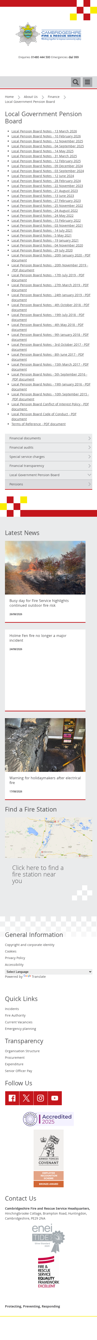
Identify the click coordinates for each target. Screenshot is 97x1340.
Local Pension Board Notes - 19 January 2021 (45, 241)
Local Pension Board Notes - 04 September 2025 (48, 146)
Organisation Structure (22, 1051)
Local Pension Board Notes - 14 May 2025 (43, 151)
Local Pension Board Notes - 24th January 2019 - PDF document (51, 298)
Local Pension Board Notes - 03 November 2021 (47, 226)
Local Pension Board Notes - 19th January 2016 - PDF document (51, 387)
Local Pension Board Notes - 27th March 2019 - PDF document (50, 288)
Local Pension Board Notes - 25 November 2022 (47, 206)
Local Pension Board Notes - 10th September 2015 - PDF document (50, 397)
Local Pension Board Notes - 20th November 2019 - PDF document (50, 268)
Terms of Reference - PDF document (39, 424)
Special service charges (27, 457)
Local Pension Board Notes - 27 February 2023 (46, 201)
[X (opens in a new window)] (26, 1098)
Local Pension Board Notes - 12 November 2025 (47, 141)
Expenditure (14, 1064)
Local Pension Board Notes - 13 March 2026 (44, 131)
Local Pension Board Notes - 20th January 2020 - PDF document (51, 258)
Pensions (16, 484)
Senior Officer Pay (18, 1071)
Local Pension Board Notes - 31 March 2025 (44, 156)
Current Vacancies (18, 1022)
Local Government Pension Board (34, 475)
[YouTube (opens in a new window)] (55, 1098)
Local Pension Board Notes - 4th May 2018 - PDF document (47, 328)
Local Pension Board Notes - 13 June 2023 (43, 196)
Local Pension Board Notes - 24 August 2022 (45, 211)
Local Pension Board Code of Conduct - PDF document (44, 417)
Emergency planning (20, 1029)
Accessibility (14, 965)
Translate (39, 977)
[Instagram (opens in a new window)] (41, 1098)
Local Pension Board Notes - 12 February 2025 (46, 161)
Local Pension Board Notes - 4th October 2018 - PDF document (50, 308)
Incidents (12, 1009)
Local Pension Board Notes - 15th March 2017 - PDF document (50, 367)
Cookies (10, 952)
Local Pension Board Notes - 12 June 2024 (43, 176)
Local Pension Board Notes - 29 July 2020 (42, 251)
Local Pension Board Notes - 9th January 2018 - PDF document (50, 337)
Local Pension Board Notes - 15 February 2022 (46, 221)
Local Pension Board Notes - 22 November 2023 (47, 186)
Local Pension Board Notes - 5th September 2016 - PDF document (49, 377)
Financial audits (21, 448)
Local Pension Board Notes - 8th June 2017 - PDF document (48, 357)
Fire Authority (15, 1016)
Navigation (87, 80)
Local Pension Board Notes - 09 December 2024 (47, 166)
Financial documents (25, 438)
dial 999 (74, 57)
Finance (54, 97)
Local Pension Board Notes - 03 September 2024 (48, 171)
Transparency (24, 1042)
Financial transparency (26, 466)
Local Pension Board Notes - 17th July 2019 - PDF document (48, 278)
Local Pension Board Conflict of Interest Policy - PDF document (50, 407)
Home (9, 97)
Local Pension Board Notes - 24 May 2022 (43, 216)
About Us (31, 97)
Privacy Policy (15, 958)
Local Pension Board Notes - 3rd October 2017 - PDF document (51, 347)
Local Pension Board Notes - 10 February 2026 (46, 136)
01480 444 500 (40, 57)
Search (76, 80)
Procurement (15, 1058)
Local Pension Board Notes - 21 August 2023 (45, 191)
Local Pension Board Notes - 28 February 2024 (46, 181)
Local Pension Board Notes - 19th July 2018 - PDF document (48, 318)
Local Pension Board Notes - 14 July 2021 (42, 231)
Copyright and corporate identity (29, 945)
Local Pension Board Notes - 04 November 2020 (47, 246)
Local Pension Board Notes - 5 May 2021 (42, 236)
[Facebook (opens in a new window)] (12, 1098)
